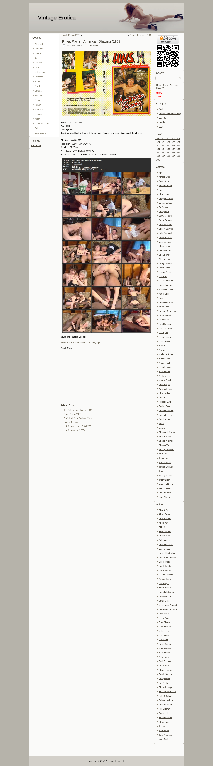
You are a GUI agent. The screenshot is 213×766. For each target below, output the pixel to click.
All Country (40, 44)
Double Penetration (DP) (170, 113)
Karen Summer (165, 285)
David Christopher (167, 553)
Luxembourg (40, 133)
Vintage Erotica (57, 17)
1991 (167, 153)
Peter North (164, 666)
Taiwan (38, 105)
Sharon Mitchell (166, 441)
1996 (167, 156)
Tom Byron (164, 730)
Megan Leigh (164, 363)
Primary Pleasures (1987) (141, 35)
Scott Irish (163, 713)
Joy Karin (163, 276)
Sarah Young (164, 419)
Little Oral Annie (166, 328)
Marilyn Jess (164, 359)
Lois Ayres (163, 332)
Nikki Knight (164, 384)
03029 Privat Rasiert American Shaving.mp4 (80, 342)
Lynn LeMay (164, 341)
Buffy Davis (164, 207)
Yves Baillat (164, 739)
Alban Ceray (164, 514)
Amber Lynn (164, 177)
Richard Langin (165, 687)
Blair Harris (164, 194)
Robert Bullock (165, 696)
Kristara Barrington (167, 311)
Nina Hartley (164, 393)
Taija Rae (163, 454)
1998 (177, 156)
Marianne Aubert (166, 354)
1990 (162, 153)
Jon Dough (164, 635)
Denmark (39, 77)
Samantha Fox (165, 415)
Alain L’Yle (163, 510)
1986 (167, 149)
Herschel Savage (166, 592)
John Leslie (164, 631)
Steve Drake (164, 722)
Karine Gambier (166, 289)
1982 (172, 146)
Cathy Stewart (165, 220)
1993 (177, 153)
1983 (177, 146)
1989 (157, 153)
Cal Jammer (164, 540)
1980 (162, 146)
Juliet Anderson (166, 281)
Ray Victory (164, 683)
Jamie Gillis (164, 601)
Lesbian (162, 122)
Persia (162, 397)
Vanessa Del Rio (166, 484)
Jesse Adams (165, 618)
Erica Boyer (164, 255)
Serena (162, 428)
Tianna (162, 471)
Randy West (164, 678)
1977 (172, 142)
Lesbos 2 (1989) (71, 422)
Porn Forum (36, 145)
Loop (161, 126)
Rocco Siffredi (165, 704)
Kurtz (95, 46)
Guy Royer (164, 583)
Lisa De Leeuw (165, 324)
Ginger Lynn (164, 259)
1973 (177, 138)
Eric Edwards (165, 566)
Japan (37, 119)
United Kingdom (42, 123)
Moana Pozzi (165, 380)
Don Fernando (165, 562)
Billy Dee (163, 527)
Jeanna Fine (164, 268)
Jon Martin (163, 639)
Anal (161, 109)
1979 (157, 146)
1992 (172, 153)
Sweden (38, 63)
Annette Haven (165, 185)
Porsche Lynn (165, 402)
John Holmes (165, 627)
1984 (157, 149)
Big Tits (162, 118)
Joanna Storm (165, 272)
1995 (162, 156)
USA (37, 67)
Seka (161, 423)
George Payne (165, 579)
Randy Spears (165, 674)
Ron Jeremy (164, 709)
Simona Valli (164, 445)
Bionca (162, 190)
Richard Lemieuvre (167, 691)
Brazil (37, 86)
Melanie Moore (165, 367)
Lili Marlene (164, 320)
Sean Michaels (165, 717)
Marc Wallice (165, 648)
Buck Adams (164, 536)
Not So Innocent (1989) (74, 430)
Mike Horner (164, 653)
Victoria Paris (165, 493)
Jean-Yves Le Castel (168, 609)
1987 (172, 149)
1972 (172, 138)
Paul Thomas (165, 661)
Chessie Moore (165, 224)
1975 (162, 142)
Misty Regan (164, 376)
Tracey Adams (165, 475)
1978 (177, 142)
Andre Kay (163, 523)
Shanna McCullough (168, 432)
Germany (39, 49)
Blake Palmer (165, 531)
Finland (38, 128)
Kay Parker (164, 294)
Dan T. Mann (164, 549)
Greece (38, 53)
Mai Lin (162, 350)
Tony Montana (165, 735)
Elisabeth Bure (165, 250)
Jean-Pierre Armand (168, 605)
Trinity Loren (164, 480)
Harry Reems (165, 588)
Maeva (162, 346)
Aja (160, 173)
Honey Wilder (165, 596)
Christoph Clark (166, 544)
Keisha (162, 298)
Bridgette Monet (166, 198)
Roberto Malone (166, 700)
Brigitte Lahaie (165, 203)
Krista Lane (164, 307)
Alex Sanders (165, 518)
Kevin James (165, 644)
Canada (38, 91)
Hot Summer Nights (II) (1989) (77, 426)
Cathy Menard (165, 216)
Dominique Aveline (167, 557)
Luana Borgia (165, 337)
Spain (37, 81)
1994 (157, 156)
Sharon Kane (165, 436)
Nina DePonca (165, 389)
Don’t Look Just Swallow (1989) (78, 418)
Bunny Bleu (164, 211)
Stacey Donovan (166, 449)
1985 (162, 149)
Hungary (38, 114)
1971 (167, 138)
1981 (167, 146)
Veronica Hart (165, 488)
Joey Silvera (164, 622)
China (37, 100)
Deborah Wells (165, 237)
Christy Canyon (166, 229)
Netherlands (40, 72)
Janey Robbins (165, 263)
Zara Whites (164, 497)
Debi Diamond (165, 233)
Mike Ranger (164, 657)
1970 (162, 138)
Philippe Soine (165, 670)
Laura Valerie (165, 315)
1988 (177, 149)
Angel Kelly (164, 181)
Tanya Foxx (164, 458)
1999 (157, 160)
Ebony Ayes (164, 246)
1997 (172, 156)
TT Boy (162, 726)
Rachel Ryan (164, 406)
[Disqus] (106, 474)
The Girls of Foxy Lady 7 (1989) (78, 410)
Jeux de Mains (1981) (70, 35)
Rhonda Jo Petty (166, 410)
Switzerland (40, 95)
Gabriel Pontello (166, 575)
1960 (157, 138)
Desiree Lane (165, 242)
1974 (157, 142)
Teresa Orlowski (166, 467)
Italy (37, 58)
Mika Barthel (164, 371)
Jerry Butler (164, 614)
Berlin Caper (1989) (72, 414)
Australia (39, 109)
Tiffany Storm (165, 462)
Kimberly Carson (166, 302)
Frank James (165, 570)
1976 (167, 142)
